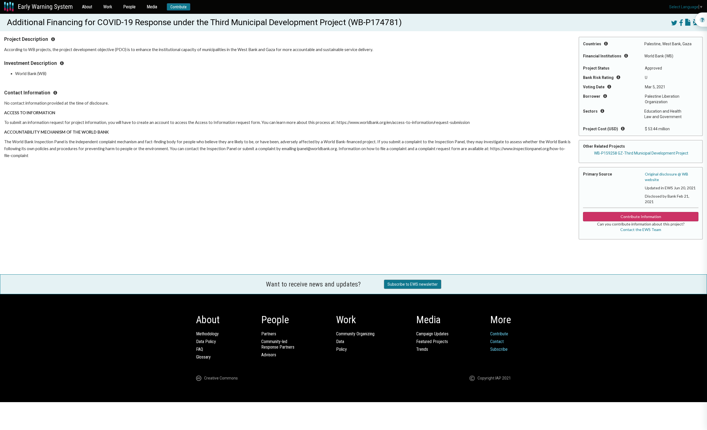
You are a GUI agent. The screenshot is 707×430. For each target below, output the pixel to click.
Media (152, 6)
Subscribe (499, 349)
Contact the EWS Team (640, 229)
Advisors (268, 354)
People (129, 6)
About (87, 6)
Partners (268, 333)
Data (340, 341)
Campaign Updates (432, 333)
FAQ (199, 349)
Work (107, 6)
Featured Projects (432, 341)
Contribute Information (641, 216)
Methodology (207, 333)
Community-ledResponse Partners (277, 344)
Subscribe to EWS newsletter (412, 284)
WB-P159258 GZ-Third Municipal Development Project (641, 153)
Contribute (178, 7)
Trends (422, 349)
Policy (341, 349)
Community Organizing (355, 333)
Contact (497, 341)
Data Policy (206, 341)
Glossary (203, 357)
